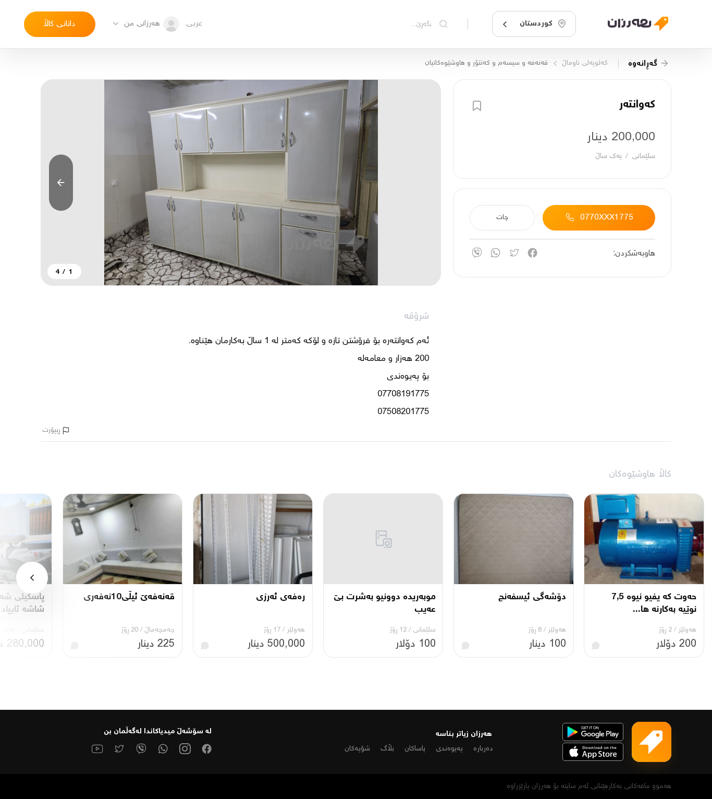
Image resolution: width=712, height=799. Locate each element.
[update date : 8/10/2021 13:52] (632, 24)
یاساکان (414, 749)
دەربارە (483, 749)
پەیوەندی (449, 749)
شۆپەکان (357, 749)
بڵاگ (387, 749)
